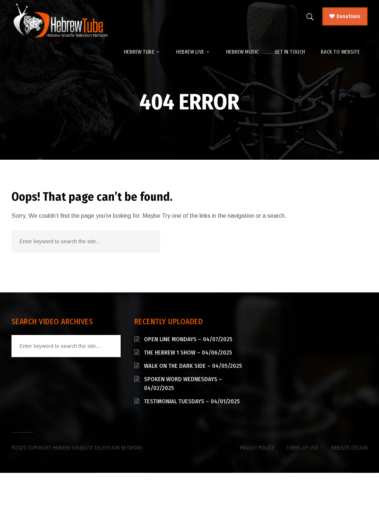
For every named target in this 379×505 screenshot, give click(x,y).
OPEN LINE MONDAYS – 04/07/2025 (188, 339)
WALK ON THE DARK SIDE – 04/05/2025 (193, 365)
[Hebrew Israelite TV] (60, 21)
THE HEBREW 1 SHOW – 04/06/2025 (188, 352)
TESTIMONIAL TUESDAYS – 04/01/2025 (192, 401)
